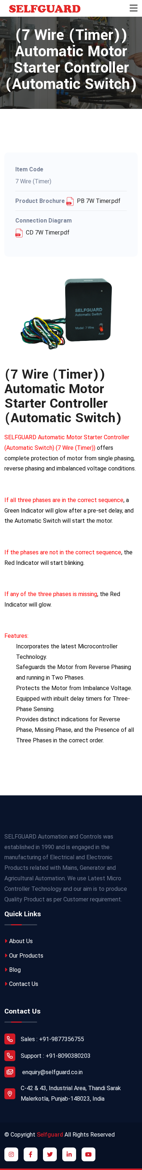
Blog (15, 969)
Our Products (26, 955)
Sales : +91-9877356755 (52, 1039)
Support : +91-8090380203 (56, 1055)
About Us (21, 941)
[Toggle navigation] (134, 8)
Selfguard (50, 1134)
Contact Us (23, 984)
